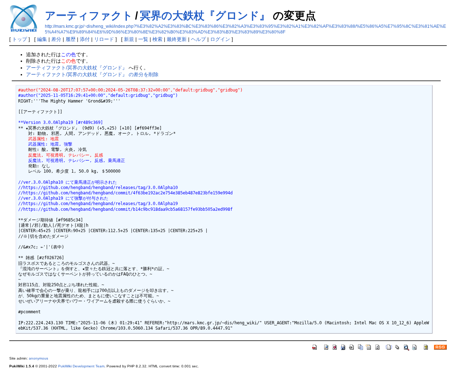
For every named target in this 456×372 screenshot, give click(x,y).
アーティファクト (89, 15)
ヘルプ (198, 39)
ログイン (220, 39)
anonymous (38, 358)
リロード (104, 39)
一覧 (143, 39)
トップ (19, 39)
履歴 (71, 39)
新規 (129, 39)
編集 (42, 39)
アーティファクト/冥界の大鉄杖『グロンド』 (76, 67)
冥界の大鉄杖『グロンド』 (205, 15)
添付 (85, 39)
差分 (56, 39)
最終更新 (177, 39)
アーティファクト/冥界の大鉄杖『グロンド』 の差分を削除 (92, 74)
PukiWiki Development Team (81, 366)
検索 (157, 39)
